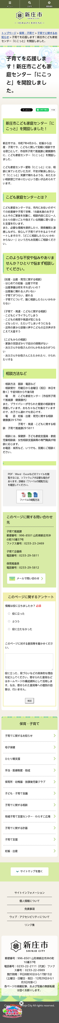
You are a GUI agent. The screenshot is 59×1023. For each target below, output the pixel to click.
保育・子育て (26, 33)
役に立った (18, 613)
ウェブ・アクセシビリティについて (29, 917)
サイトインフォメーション (29, 893)
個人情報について (30, 901)
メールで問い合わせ (28, 578)
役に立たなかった (22, 629)
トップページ (8, 33)
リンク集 (30, 925)
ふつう (16, 621)
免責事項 (30, 909)
